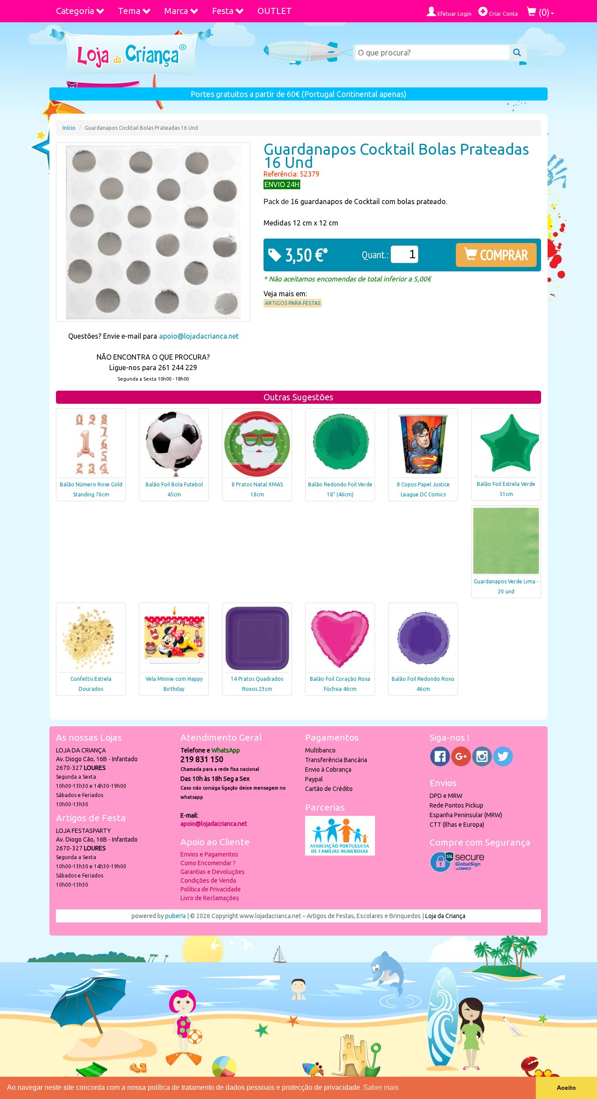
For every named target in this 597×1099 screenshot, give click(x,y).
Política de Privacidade (210, 889)
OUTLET (274, 11)
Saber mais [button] (381, 1087)
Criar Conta (503, 13)
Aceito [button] (566, 1087)
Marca (176, 11)
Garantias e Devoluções (212, 871)
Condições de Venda (208, 880)
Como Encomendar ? (208, 863)
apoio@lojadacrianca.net (199, 336)
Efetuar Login (454, 13)
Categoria (75, 11)
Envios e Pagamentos (209, 854)
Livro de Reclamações (209, 897)
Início (69, 128)
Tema (129, 11)
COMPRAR (502, 255)
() (543, 12)
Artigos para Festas (292, 303)
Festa (222, 11)
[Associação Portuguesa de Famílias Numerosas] (340, 853)
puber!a (175, 915)
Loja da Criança (445, 915)
